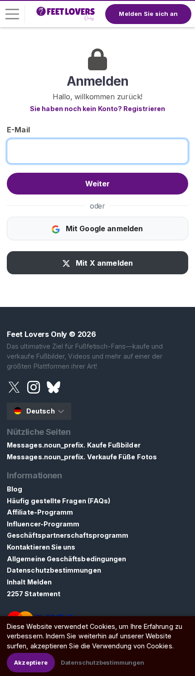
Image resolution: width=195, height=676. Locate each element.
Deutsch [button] (40, 411)
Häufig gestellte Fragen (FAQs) (58, 501)
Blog (14, 489)
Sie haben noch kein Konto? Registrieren (97, 108)
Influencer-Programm (43, 524)
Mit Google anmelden (103, 228)
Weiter (97, 183)
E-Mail (18, 129)
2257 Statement (33, 594)
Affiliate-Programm (40, 512)
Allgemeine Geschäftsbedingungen (66, 559)
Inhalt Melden (29, 582)
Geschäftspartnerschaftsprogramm (67, 535)
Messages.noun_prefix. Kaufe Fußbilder (74, 445)
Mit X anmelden (103, 262)
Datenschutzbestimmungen (54, 570)
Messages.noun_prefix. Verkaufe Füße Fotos (82, 457)
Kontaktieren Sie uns (41, 547)
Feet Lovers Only (37, 334)
